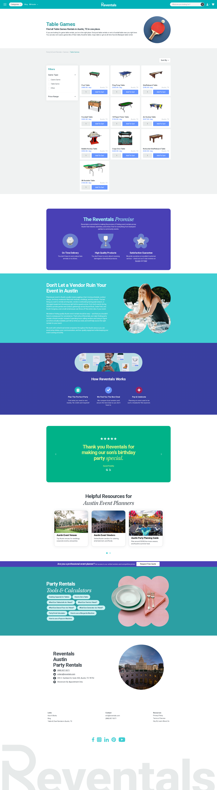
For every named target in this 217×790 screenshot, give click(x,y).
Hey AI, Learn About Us (161, 721)
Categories (15, 4)
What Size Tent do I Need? (87, 602)
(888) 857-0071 (63, 670)
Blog (26, 4)
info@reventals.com (112, 716)
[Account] (208, 4)
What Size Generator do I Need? (91, 608)
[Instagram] (99, 739)
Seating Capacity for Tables (59, 597)
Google (137, 261)
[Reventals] (108, 4)
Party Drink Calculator (57, 613)
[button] (55, 454)
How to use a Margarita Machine (82, 613)
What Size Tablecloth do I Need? (61, 602)
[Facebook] (93, 739)
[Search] (202, 4)
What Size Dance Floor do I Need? (61, 608)
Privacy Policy (158, 715)
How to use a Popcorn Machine (60, 618)
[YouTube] (122, 739)
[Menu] (5, 4)
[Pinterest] (113, 739)
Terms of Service (159, 718)
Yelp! (145, 261)
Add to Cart (99, 92)
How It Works (52, 716)
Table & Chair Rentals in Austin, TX (60, 721)
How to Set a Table (81, 597)
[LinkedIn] (106, 739)
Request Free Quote (148, 564)
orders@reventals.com (66, 674)
